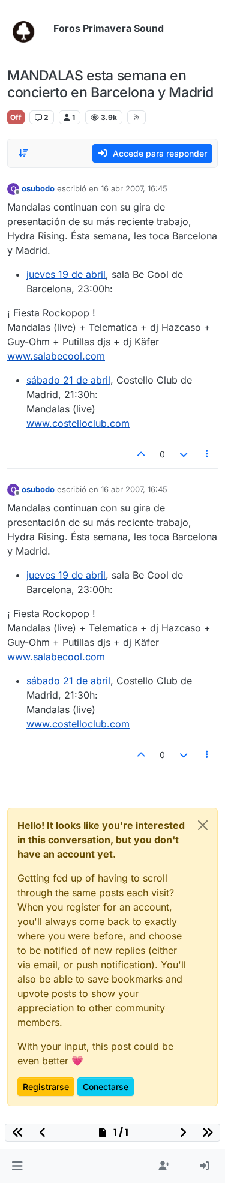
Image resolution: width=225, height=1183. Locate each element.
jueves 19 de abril (66, 274)
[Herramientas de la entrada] (207, 454)
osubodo (38, 188)
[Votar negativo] (183, 454)
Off (16, 117)
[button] (17, 1166)
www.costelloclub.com (78, 423)
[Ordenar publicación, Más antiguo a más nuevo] (23, 153)
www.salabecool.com (56, 356)
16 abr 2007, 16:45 (134, 188)
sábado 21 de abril (68, 380)
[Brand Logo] (28, 28)
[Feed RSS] (136, 117)
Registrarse (46, 1087)
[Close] (202, 825)
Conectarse (105, 1087)
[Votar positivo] (141, 454)
